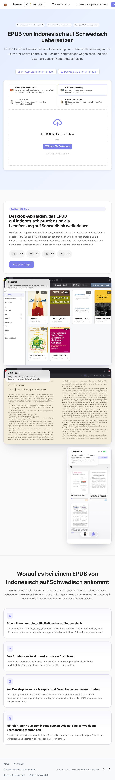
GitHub (20, 764)
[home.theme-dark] (109, 769)
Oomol (6, 764)
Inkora (17, 4)
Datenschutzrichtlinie (39, 775)
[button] (57, 137)
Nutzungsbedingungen (14, 775)
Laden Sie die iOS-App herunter (20, 769)
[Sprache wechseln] (104, 769)
